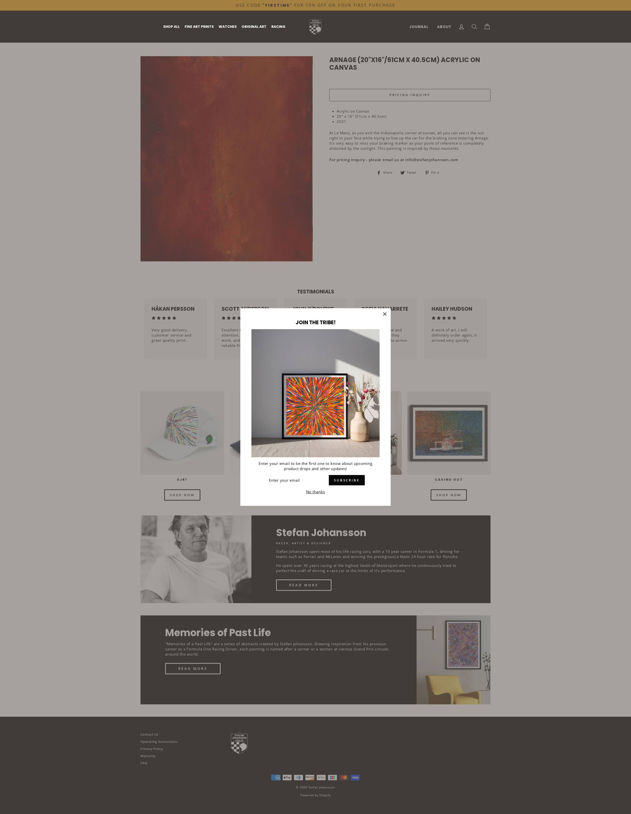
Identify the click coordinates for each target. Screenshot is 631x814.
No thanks (315, 491)
